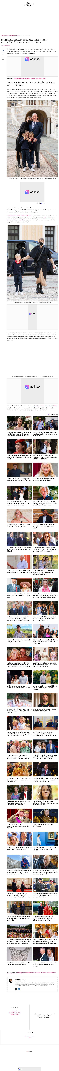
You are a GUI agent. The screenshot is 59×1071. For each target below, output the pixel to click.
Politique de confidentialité (15, 1012)
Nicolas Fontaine (6, 45)
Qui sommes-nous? (29, 1036)
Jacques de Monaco (51, 972)
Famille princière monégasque (13, 35)
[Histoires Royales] (29, 4)
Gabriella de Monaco (41, 972)
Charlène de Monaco (31, 972)
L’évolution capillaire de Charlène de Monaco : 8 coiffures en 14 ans (29, 78)
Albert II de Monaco (21, 972)
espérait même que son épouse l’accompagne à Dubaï (45, 405)
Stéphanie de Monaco (19, 973)
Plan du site (14, 1011)
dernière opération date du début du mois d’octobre (19, 215)
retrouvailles (10, 973)
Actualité (3, 35)
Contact (29, 1037)
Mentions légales (15, 1014)
